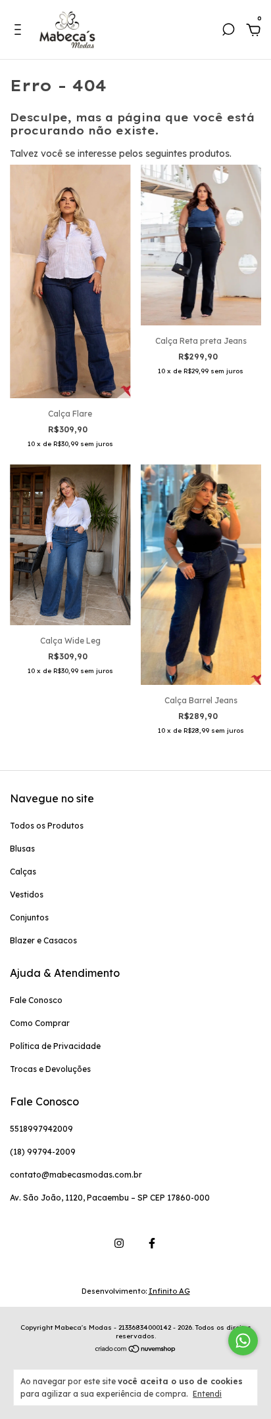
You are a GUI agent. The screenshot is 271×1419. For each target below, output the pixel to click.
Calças (23, 871)
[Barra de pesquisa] (228, 31)
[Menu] (20, 31)
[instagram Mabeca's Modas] (119, 1243)
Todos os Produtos (47, 826)
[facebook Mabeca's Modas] (152, 1243)
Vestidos (26, 894)
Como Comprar (40, 1023)
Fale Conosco (36, 1000)
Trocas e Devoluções (50, 1069)
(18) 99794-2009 (43, 1152)
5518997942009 (41, 1129)
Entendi (207, 1394)
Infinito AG (169, 1291)
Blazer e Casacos (43, 940)
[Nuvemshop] (136, 1349)
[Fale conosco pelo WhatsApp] (243, 1340)
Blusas (22, 848)
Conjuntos (29, 917)
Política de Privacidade (55, 1046)
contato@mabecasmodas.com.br (76, 1175)
